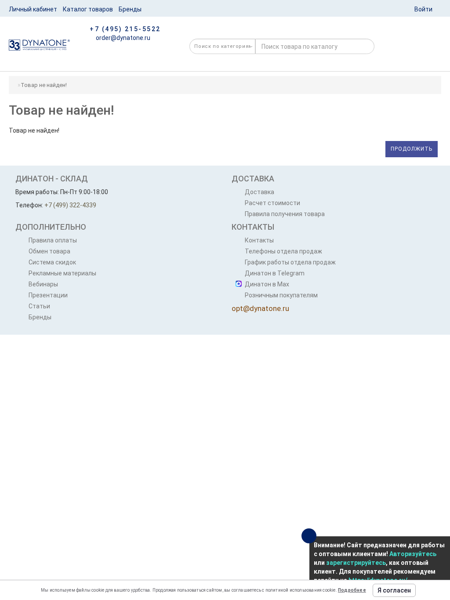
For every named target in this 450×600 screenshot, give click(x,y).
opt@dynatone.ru (260, 308)
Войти (423, 9)
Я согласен (394, 590)
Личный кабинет (33, 9)
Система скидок (52, 262)
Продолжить (411, 149)
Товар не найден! (44, 85)
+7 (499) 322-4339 (70, 205)
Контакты (259, 240)
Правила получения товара (285, 213)
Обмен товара (49, 251)
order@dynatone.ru (122, 37)
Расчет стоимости (272, 202)
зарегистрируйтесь (356, 562)
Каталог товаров (88, 9)
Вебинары (43, 284)
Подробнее (352, 590)
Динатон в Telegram (275, 273)
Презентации (48, 295)
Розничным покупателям (281, 295)
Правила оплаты (53, 240)
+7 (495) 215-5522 (125, 29)
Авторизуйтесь (412, 553)
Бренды (130, 9)
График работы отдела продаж (290, 262)
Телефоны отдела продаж (283, 251)
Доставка (259, 191)
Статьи (39, 306)
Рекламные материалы (62, 273)
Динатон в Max (267, 284)
